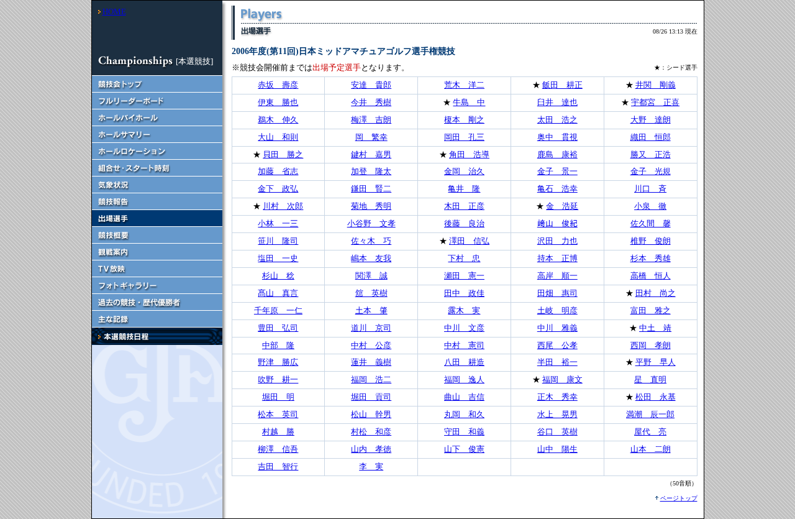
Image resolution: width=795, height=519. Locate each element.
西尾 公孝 (557, 345)
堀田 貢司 (371, 397)
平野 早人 (655, 362)
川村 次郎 (283, 206)
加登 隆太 (371, 171)
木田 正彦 (464, 206)
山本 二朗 (650, 449)
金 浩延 (562, 206)
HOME (114, 11)
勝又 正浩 (650, 154)
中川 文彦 (464, 328)
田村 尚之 (655, 293)
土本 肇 (371, 310)
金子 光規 (650, 171)
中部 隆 (278, 345)
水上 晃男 (557, 414)
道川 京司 (371, 328)
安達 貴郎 (371, 85)
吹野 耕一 (278, 379)
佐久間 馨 (650, 223)
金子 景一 (557, 171)
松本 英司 (278, 414)
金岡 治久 (464, 171)
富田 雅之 (650, 310)
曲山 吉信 (464, 397)
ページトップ (678, 498)
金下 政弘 (278, 188)
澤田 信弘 (469, 241)
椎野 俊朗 (650, 241)
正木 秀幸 (557, 397)
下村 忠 (464, 258)
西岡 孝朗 (650, 345)
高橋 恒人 (650, 275)
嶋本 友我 (371, 258)
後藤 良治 (464, 223)
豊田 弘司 (278, 328)
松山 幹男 (371, 414)
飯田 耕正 (562, 85)
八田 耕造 (464, 362)
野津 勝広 (278, 362)
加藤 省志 (278, 171)
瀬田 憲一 (464, 275)
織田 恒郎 (650, 137)
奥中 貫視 (557, 137)
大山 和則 (278, 137)
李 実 (371, 466)
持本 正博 (557, 258)
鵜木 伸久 (278, 119)
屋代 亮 (650, 431)
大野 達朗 (650, 119)
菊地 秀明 (371, 206)
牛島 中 (469, 102)
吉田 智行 (278, 466)
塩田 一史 (278, 258)
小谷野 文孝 (371, 223)
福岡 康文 (562, 379)
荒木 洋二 (464, 85)
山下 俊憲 (464, 449)
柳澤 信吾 (278, 449)
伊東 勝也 (278, 102)
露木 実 (464, 310)
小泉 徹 (650, 206)
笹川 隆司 (278, 241)
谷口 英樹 (557, 431)
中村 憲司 (464, 345)
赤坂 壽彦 (278, 85)
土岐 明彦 (557, 310)
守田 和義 (464, 431)
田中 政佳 (464, 293)
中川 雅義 (557, 328)
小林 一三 (278, 223)
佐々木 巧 (371, 241)
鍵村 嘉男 (371, 154)
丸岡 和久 (464, 414)
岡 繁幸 (371, 137)
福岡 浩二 (371, 379)
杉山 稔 (278, 275)
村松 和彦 (371, 431)
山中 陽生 (557, 449)
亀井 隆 (464, 188)
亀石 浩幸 (557, 188)
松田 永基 (655, 397)
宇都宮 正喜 (655, 102)
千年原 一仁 (278, 310)
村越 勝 (278, 431)
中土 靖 (655, 328)
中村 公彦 (371, 345)
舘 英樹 (371, 293)
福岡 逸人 (464, 379)
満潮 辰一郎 (650, 414)
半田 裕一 (557, 362)
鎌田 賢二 (371, 188)
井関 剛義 (655, 85)
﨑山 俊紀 (557, 223)
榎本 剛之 (464, 119)
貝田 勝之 (283, 154)
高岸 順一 (557, 275)
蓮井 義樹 (371, 362)
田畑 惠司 (557, 293)
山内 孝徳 (371, 449)
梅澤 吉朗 (371, 119)
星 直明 (650, 379)
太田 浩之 (557, 119)
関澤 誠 (371, 275)
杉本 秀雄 (650, 258)
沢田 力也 (557, 241)
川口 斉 (650, 188)
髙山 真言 (278, 293)
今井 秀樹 (371, 102)
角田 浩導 (469, 154)
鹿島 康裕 (557, 154)
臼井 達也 (557, 102)
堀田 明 (278, 397)
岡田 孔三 (464, 137)
